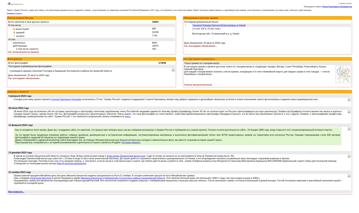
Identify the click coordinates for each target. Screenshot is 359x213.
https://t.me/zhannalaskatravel (71, 163)
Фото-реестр (15, 59)
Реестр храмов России (20, 18)
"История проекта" (131, 142)
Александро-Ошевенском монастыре (126, 156)
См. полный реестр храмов (23, 52)
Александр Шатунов (40, 178)
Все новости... (16, 192)
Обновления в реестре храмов (201, 18)
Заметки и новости (18, 92)
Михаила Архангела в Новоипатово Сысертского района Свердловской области (123, 178)
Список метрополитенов (198, 85)
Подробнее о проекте (14, 13)
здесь (128, 116)
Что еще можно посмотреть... (200, 59)
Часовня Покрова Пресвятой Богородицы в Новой (219, 25)
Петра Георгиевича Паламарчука (337, 7)
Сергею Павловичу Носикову (66, 99)
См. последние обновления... (200, 46)
